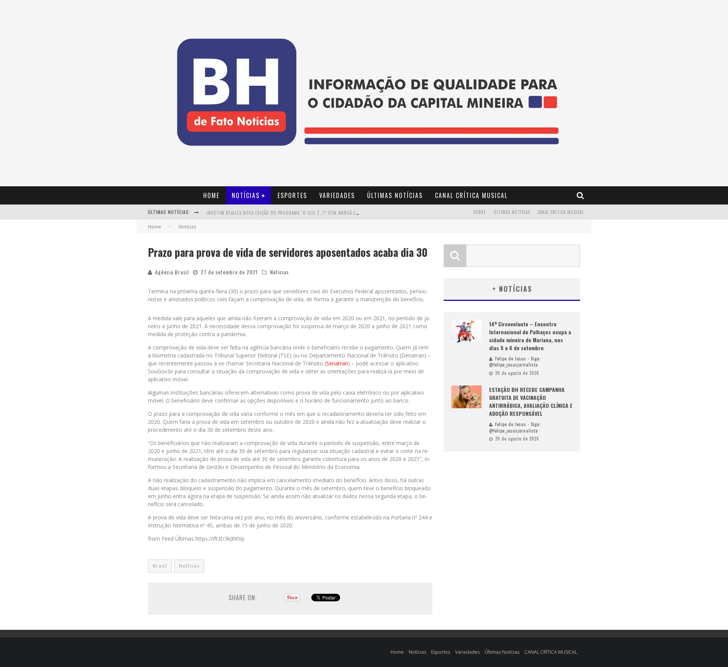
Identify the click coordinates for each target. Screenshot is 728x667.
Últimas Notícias (395, 195)
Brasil (160, 566)
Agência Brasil (172, 272)
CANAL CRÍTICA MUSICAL (471, 195)
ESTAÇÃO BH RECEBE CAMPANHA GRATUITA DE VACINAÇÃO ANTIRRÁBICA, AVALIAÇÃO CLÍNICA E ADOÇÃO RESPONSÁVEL (531, 401)
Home (211, 195)
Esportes (292, 195)
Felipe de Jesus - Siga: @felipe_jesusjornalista (515, 362)
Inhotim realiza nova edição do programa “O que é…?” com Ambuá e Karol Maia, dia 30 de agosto (314, 213)
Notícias (246, 195)
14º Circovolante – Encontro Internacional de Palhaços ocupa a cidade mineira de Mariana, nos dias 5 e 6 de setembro (530, 336)
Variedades (337, 195)
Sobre (479, 212)
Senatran (337, 363)
